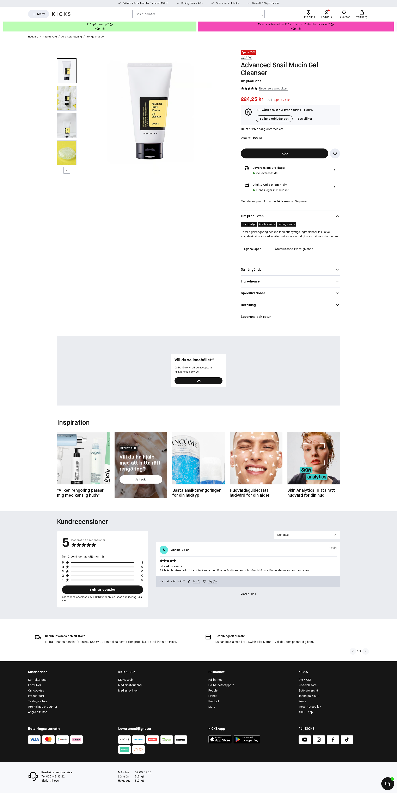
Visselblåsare (308, 685)
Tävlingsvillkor (37, 701)
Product (213, 701)
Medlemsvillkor (128, 690)
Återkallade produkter (42, 707)
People (213, 690)
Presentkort (36, 696)
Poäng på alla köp (192, 3)
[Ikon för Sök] (261, 14)
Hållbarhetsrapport (221, 685)
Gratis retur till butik (227, 3)
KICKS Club (125, 680)
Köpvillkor (34, 685)
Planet (212, 696)
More (211, 707)
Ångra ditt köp (37, 712)
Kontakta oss (37, 680)
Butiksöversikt (308, 690)
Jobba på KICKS (309, 696)
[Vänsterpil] (352, 651)
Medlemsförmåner (130, 685)
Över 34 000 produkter (265, 3)
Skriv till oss (50, 780)
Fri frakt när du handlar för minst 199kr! (145, 3)
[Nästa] (66, 170)
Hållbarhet (215, 680)
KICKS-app (306, 712)
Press (302, 701)
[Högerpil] (393, 26)
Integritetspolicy (310, 707)
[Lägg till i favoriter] (335, 153)
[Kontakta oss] (387, 783)
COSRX (246, 58)
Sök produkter (145, 14)
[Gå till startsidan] (61, 14)
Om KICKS (305, 680)
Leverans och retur (256, 317)
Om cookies (36, 690)
